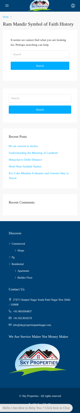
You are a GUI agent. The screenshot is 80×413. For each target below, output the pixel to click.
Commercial (18, 243)
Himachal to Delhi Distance (25, 159)
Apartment (23, 270)
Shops (20, 250)
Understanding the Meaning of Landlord (33, 152)
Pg (13, 257)
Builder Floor (24, 277)
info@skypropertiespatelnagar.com (32, 325)
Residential (18, 264)
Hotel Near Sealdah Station (25, 166)
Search (40, 65)
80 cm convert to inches (23, 146)
